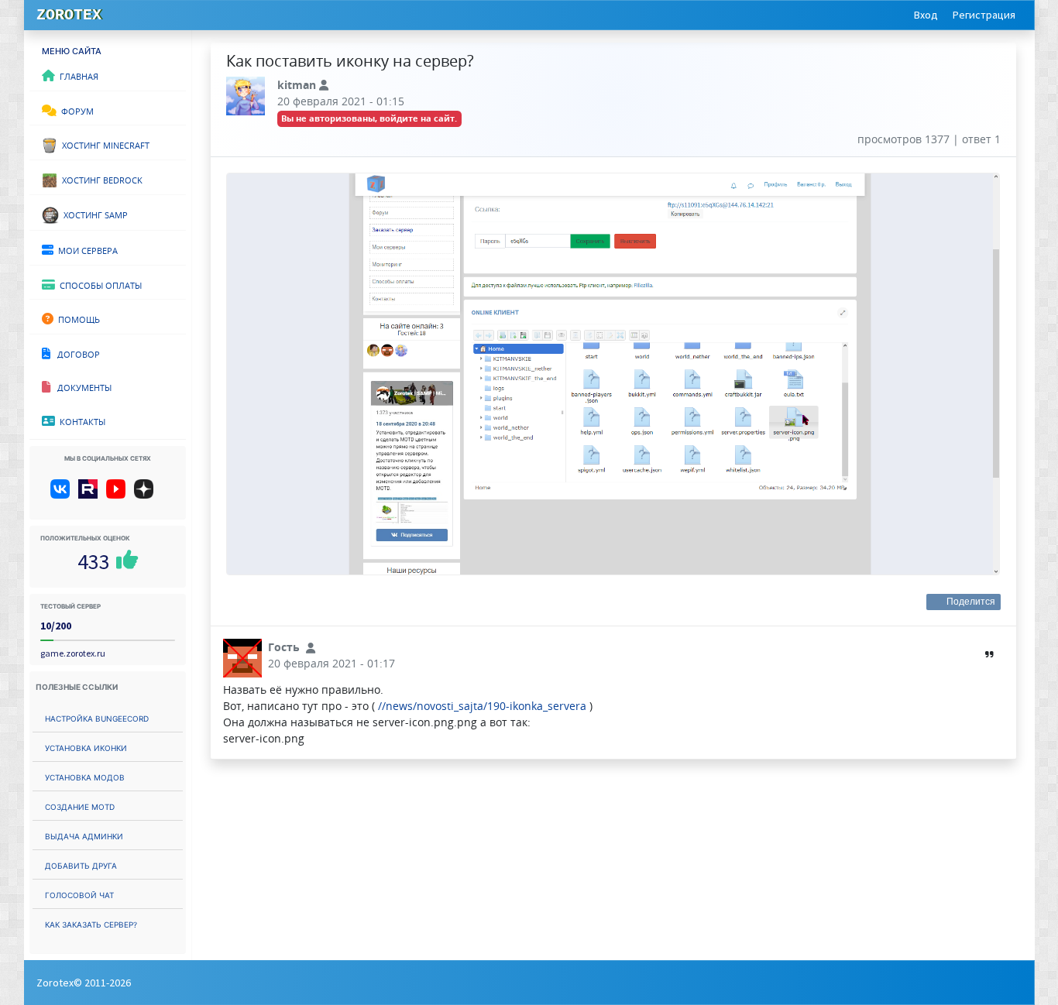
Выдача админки (84, 835)
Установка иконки (86, 746)
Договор (75, 353)
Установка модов (85, 776)
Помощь (76, 318)
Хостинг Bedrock (100, 179)
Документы (81, 386)
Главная (76, 75)
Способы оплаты (98, 284)
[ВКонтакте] (63, 495)
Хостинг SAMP (93, 213)
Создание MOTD (80, 805)
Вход (926, 15)
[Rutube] (91, 495)
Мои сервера (85, 249)
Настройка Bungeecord (97, 717)
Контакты (80, 420)
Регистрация (984, 15)
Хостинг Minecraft (103, 144)
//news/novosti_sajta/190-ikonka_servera (482, 705)
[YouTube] (119, 495)
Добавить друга (81, 864)
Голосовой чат (79, 893)
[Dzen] (149, 495)
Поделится (971, 601)
